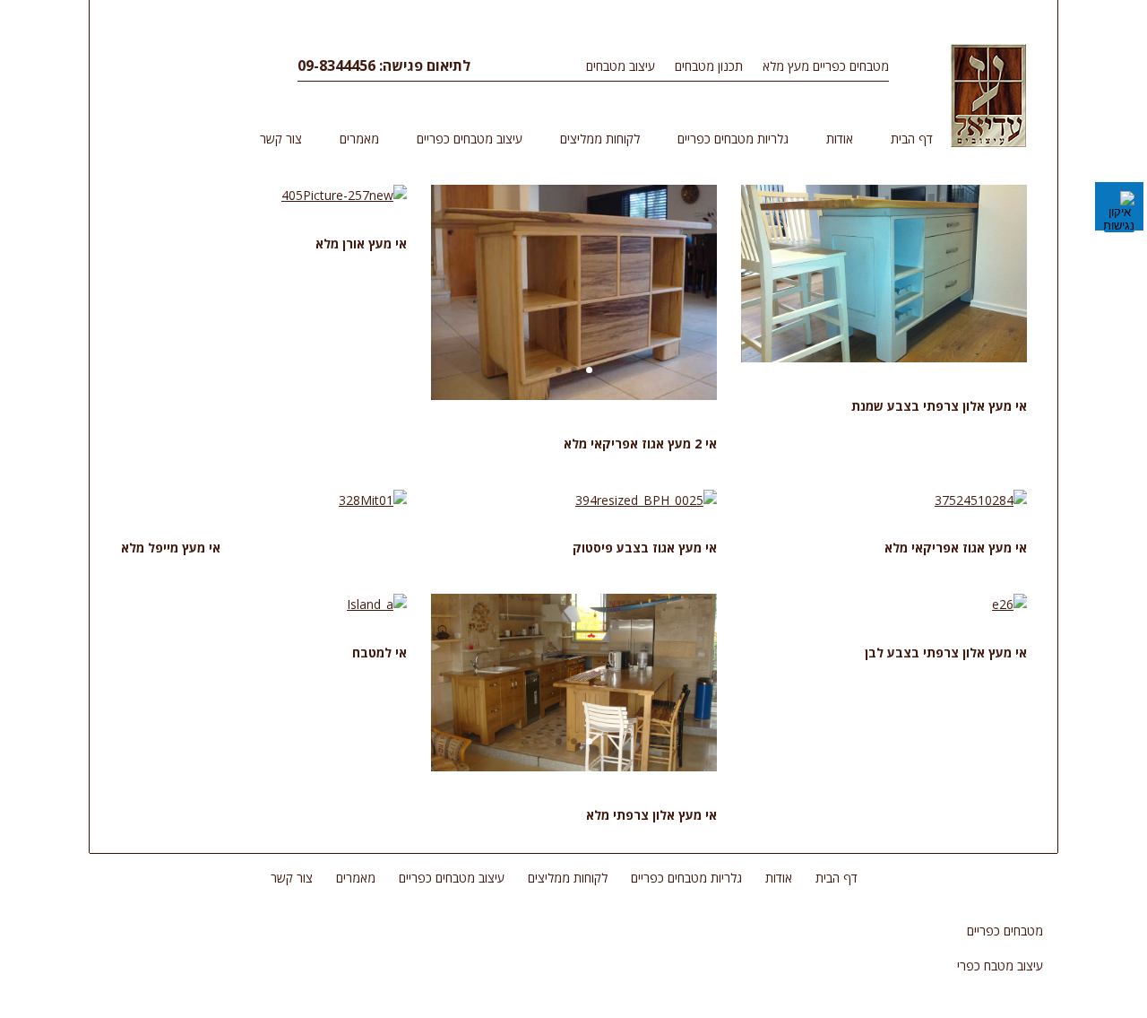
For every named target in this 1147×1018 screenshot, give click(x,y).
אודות (839, 138)
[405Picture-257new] (344, 195)
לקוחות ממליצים (600, 138)
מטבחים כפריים (1005, 930)
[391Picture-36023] (574, 395)
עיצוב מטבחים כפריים (469, 138)
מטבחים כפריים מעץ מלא (826, 65)
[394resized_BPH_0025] (646, 500)
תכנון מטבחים (709, 65)
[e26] (1010, 604)
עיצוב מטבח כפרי (1000, 965)
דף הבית (912, 138)
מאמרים (359, 138)
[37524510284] (981, 500)
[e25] (884, 357)
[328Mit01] (373, 500)
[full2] (574, 766)
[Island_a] (377, 604)
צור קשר (281, 138)
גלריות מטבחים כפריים (733, 138)
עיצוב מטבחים (620, 65)
